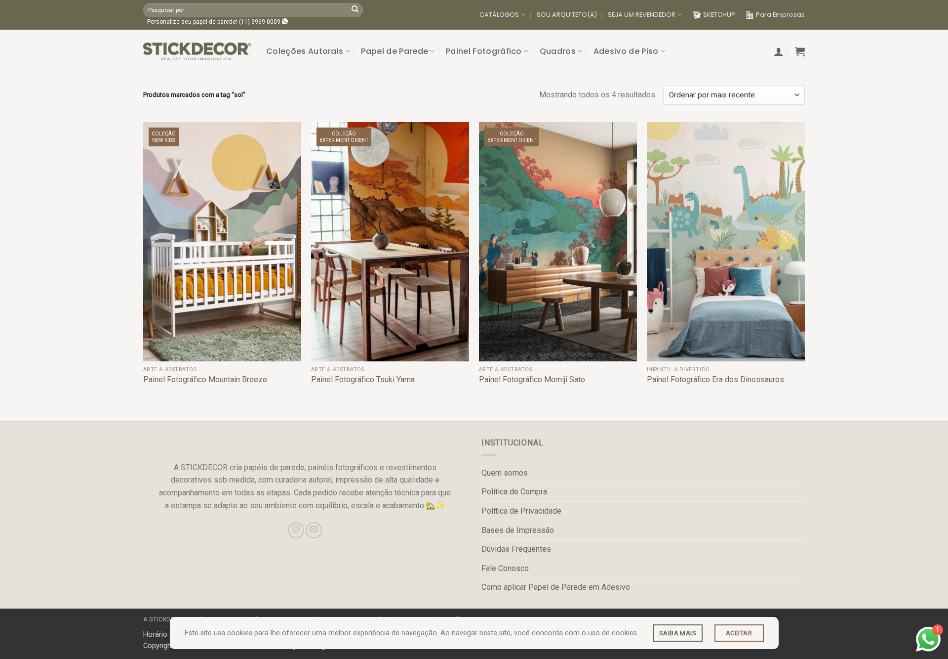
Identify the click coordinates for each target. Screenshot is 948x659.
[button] (779, 51)
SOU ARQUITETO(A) (567, 14)
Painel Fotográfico (484, 51)
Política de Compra (514, 491)
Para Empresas (780, 14)
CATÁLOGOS (499, 14)
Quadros (558, 51)
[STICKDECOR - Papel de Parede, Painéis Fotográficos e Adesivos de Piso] (197, 51)
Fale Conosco (505, 568)
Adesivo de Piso (626, 51)
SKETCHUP (719, 14)
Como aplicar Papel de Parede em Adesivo (555, 587)
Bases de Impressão (517, 530)
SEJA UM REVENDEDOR (641, 14)
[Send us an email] (314, 530)
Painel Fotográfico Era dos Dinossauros (715, 379)
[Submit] (355, 9)
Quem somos (504, 473)
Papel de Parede (394, 51)
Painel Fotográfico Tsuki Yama (363, 379)
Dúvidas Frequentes (516, 549)
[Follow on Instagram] (296, 530)
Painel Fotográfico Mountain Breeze (205, 379)
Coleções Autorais (304, 51)
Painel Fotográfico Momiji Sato (532, 379)
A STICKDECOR (165, 619)
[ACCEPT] (739, 633)
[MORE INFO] (678, 633)
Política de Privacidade (521, 511)
